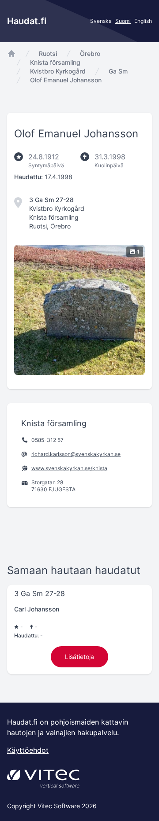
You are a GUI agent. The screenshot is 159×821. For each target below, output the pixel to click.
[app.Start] (11, 53)
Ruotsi (48, 53)
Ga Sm (118, 71)
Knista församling (55, 62)
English (143, 21)
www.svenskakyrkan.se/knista (69, 468)
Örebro (90, 53)
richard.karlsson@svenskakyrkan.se (76, 454)
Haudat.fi (26, 21)
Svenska (101, 21)
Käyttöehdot (28, 750)
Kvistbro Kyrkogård (58, 71)
